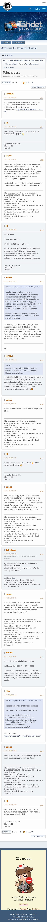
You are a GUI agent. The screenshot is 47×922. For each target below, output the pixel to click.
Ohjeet (12, 914)
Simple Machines (29, 917)
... (30, 82)
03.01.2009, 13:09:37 (10, 458)
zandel (9, 652)
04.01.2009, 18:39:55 (10, 751)
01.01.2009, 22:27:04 (10, 159)
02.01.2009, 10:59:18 (10, 230)
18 (32, 82)
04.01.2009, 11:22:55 (10, 656)
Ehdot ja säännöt (21, 914)
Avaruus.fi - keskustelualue (19, 48)
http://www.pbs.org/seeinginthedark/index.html (22, 736)
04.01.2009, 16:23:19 (10, 695)
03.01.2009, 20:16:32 (10, 554)
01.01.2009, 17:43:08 (10, 97)
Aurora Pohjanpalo (31, 64)
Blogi (13, 578)
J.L (7, 122)
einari (9, 277)
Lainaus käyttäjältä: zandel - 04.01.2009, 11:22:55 (24, 700)
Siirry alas (6, 83)
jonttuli (10, 93)
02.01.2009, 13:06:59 (10, 360)
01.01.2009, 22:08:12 (10, 126)
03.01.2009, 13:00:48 (10, 404)
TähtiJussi (11, 550)
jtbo (8, 691)
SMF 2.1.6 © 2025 (18, 917)
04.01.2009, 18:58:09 (10, 805)
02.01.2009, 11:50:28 (10, 281)
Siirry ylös (6, 832)
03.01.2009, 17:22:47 (10, 491)
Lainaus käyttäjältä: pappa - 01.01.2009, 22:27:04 (24, 287)
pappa (9, 155)
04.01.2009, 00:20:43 (10, 598)
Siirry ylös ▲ (33, 914)
